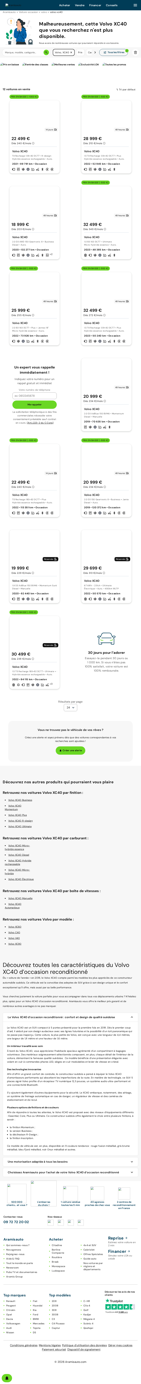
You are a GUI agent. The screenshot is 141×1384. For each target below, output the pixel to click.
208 (54, 1301)
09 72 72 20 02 (16, 1222)
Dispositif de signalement (83, 1349)
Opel (9, 1314)
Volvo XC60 (14, 926)
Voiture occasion (28, 12)
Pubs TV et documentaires (21, 1272)
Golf (85, 1310)
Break (55, 1261)
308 (54, 1310)
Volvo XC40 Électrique (21, 879)
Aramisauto (9, 12)
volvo (44, 12)
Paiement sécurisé (54, 1349)
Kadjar (87, 1314)
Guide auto (89, 1258)
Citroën (10, 1310)
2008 (55, 1305)
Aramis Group (14, 1276)
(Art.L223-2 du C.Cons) (40, 422)
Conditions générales (23, 1345)
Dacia (9, 1319)
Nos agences (13, 1249)
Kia (35, 1310)
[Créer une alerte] (7, 1378)
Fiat (35, 1301)
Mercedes (39, 1323)
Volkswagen (13, 1323)
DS (34, 1332)
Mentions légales (50, 1345)
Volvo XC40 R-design (20, 820)
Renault (10, 1301)
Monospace (58, 1266)
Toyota (37, 1328)
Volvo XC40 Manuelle (20, 898)
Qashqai (88, 1328)
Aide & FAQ (13, 1258)
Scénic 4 (88, 1323)
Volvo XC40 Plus (17, 815)
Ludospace (58, 1270)
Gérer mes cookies (120, 1345)
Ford (35, 1314)
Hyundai (38, 1305)
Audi (9, 1328)
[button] (71, 52)
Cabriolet (89, 1249)
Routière (57, 1257)
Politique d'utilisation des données (84, 1345)
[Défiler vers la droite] (95, 52)
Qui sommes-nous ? (17, 1245)
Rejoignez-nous (15, 1254)
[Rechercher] (46, 52)
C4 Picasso (58, 1323)
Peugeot (11, 1305)
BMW (36, 1319)
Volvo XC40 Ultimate (20, 826)
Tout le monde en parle (19, 1263)
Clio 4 (86, 1305)
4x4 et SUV (89, 1245)
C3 (53, 1319)
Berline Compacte (58, 1251)
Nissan (10, 1332)
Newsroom (12, 1267)
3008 (55, 1314)
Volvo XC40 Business (20, 800)
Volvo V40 (14, 938)
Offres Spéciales (93, 1254)
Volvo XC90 (14, 943)
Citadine (57, 1245)
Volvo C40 (14, 932)
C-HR (86, 1301)
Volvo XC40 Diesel (18, 854)
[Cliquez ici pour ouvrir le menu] (135, 5)
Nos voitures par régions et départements (93, 1266)
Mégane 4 (89, 1319)
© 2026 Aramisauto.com (70, 1362)
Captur (56, 1328)
